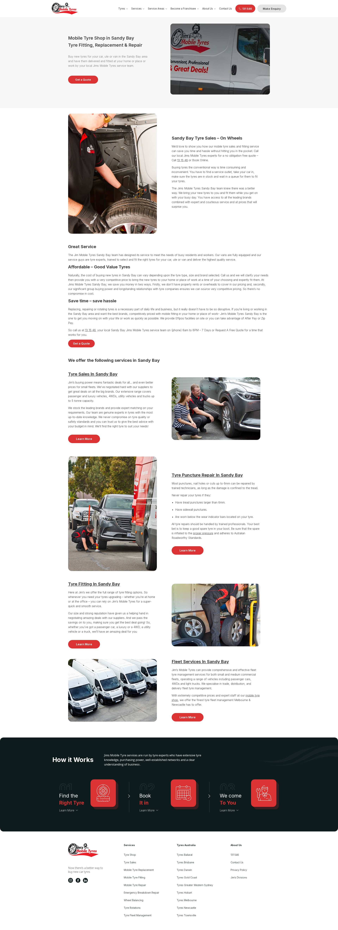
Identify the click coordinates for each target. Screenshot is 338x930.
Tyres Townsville (186, 915)
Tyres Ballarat (184, 854)
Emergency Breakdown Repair (141, 892)
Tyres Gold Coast (187, 877)
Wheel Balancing (133, 900)
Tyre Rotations (132, 907)
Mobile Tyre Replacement (139, 869)
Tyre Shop (130, 854)
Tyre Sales (130, 862)
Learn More (84, 439)
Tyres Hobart (184, 892)
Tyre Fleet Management (137, 915)
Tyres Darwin (184, 869)
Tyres (121, 8)
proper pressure (203, 533)
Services (136, 8)
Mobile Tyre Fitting (134, 877)
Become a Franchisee (183, 8)
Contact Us (225, 8)
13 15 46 (182, 160)
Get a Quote (83, 79)
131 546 (235, 854)
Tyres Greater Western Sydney (195, 885)
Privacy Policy (239, 869)
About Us (207, 8)
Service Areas (156, 8)
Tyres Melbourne (187, 900)
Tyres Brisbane (185, 862)
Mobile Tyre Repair (135, 885)
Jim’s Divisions (239, 877)
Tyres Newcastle (186, 907)
